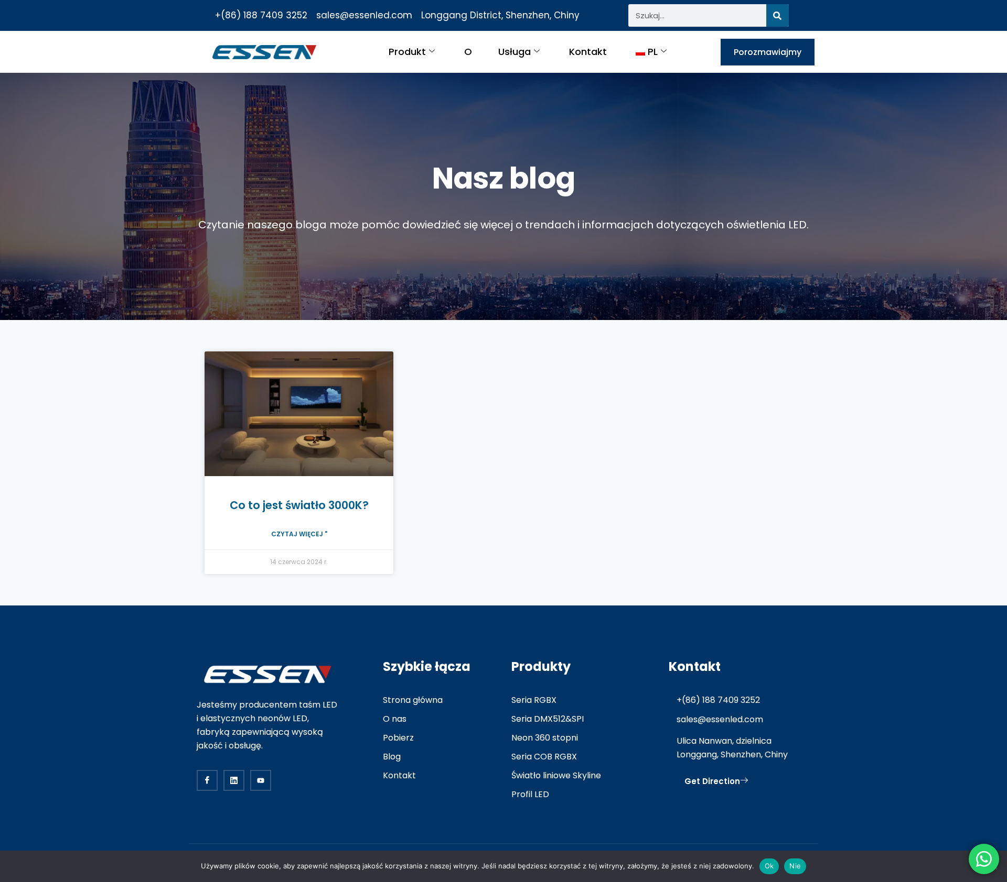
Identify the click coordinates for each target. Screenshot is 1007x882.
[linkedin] (233, 780)
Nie (795, 866)
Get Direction (712, 781)
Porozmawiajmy (767, 52)
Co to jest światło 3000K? (299, 505)
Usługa (514, 51)
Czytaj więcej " (299, 534)
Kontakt (588, 51)
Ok (769, 866)
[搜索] (777, 15)
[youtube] (260, 780)
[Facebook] (207, 780)
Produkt (407, 51)
